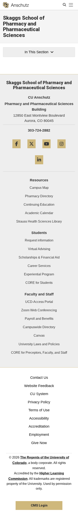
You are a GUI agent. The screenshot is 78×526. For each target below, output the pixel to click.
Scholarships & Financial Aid (39, 257)
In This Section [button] (36, 52)
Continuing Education (39, 204)
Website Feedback (39, 386)
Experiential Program (39, 274)
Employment (39, 435)
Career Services (39, 266)
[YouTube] (46, 149)
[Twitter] (31, 149)
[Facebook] (16, 149)
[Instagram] (61, 149)
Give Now (39, 443)
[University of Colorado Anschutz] (16, 5)
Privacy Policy (39, 402)
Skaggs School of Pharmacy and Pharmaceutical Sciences (24, 26)
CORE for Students (39, 282)
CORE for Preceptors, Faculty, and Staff (39, 352)
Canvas (39, 335)
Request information (39, 240)
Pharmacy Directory (39, 196)
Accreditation (39, 426)
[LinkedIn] (39, 166)
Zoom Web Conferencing (39, 310)
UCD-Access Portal (39, 301)
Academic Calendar (39, 213)
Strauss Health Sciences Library (39, 221)
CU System (39, 394)
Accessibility (39, 418)
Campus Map (39, 187)
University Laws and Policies (39, 344)
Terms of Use (39, 410)
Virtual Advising (39, 249)
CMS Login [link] (39, 505)
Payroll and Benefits (39, 318)
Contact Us (39, 378)
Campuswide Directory (39, 327)
